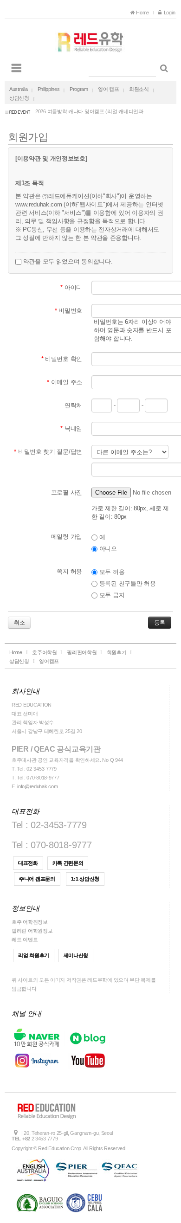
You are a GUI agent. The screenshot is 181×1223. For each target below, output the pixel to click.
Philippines (49, 89)
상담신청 (19, 98)
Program (79, 89)
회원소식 (139, 89)
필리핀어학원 (82, 652)
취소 (19, 622)
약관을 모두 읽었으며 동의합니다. (66, 261)
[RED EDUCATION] (90, 39)
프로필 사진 (66, 492)
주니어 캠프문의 (37, 879)
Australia (18, 89)
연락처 (73, 405)
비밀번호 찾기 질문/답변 (48, 451)
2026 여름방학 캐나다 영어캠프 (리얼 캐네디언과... (91, 111)
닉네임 (71, 428)
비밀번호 (68, 310)
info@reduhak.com (37, 786)
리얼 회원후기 (33, 955)
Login (168, 12)
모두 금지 (110, 595)
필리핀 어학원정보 (32, 930)
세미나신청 (76, 955)
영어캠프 (49, 661)
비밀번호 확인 (61, 358)
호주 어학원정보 (30, 922)
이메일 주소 (64, 382)
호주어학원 (44, 652)
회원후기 (117, 652)
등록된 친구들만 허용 (126, 583)
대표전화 (28, 863)
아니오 (107, 548)
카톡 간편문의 (68, 863)
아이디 (71, 287)
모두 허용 (110, 571)
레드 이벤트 (25, 939)
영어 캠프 (108, 89)
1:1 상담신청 (85, 879)
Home (143, 12)
